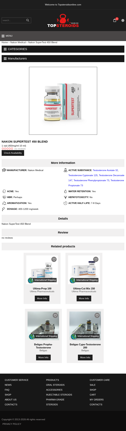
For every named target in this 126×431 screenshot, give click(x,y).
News (8, 385)
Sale (92, 385)
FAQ (7, 389)
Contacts (11, 404)
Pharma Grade (55, 399)
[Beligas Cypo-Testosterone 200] (85, 325)
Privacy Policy (11, 424)
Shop (8, 394)
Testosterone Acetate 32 (105, 170)
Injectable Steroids (59, 394)
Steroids (52, 404)
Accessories (54, 389)
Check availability (13, 153)
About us (10, 399)
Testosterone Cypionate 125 (83, 175)
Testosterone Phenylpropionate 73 (91, 180)
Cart (93, 394)
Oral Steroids (55, 385)
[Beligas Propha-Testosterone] (43, 325)
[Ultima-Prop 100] (42, 269)
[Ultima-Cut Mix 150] (84, 269)
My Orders (97, 399)
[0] (114, 20)
